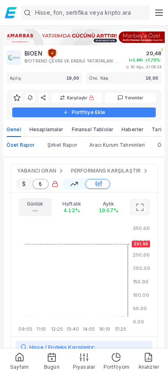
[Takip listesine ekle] (17, 98)
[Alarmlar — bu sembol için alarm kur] (30, 98)
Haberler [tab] (133, 129)
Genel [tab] (14, 129)
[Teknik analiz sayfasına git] (139, 207)
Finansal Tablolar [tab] (93, 129)
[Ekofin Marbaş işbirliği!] (84, 37)
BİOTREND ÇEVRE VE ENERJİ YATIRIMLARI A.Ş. (71, 60)
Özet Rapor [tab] (21, 145)
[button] (85, 12)
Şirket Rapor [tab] (62, 145)
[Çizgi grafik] (74, 184)
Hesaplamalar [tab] (46, 129)
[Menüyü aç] (159, 12)
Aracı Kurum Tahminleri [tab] (117, 145)
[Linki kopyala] (43, 98)
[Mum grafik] (98, 184)
